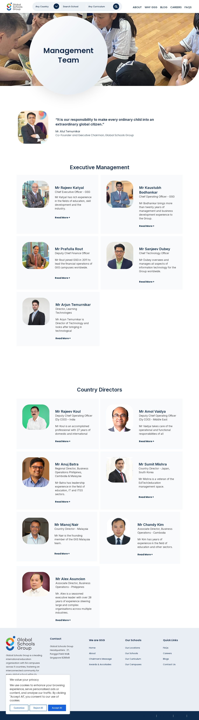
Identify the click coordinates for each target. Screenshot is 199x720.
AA (117, 6)
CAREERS (176, 7)
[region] (38, 694)
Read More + (62, 217)
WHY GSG (151, 7)
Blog (163, 7)
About (137, 7)
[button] (74, 218)
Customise (19, 708)
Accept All (57, 708)
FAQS (188, 7)
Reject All (38, 708)
